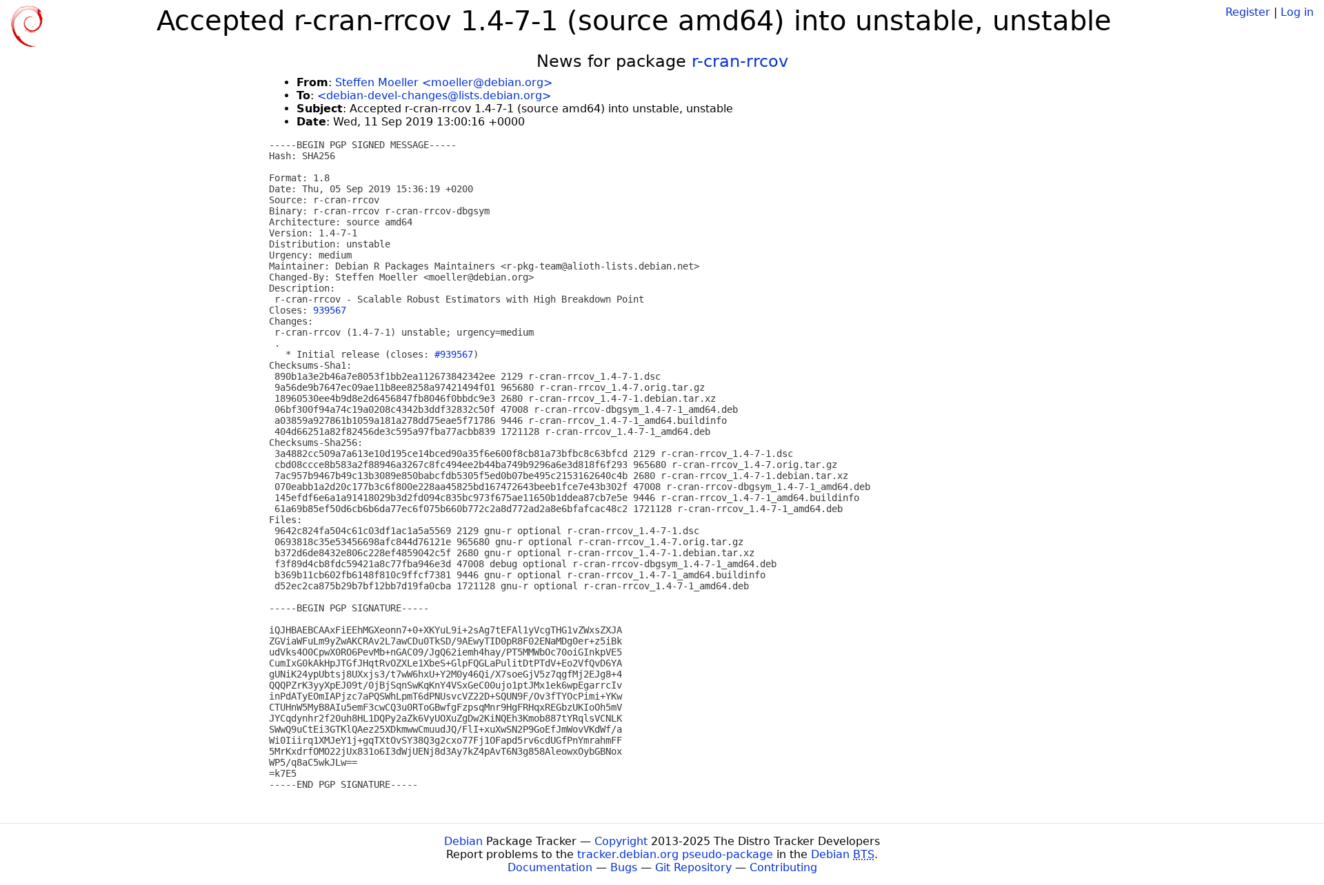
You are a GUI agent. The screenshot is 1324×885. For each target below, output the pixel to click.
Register (1247, 12)
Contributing (783, 867)
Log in (1297, 12)
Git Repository (693, 867)
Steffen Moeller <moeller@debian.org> (443, 82)
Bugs (623, 867)
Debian (463, 841)
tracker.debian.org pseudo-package (675, 854)
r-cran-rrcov (740, 61)
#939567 (453, 354)
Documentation (550, 867)
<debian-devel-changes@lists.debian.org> (434, 95)
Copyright (621, 841)
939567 (329, 310)
